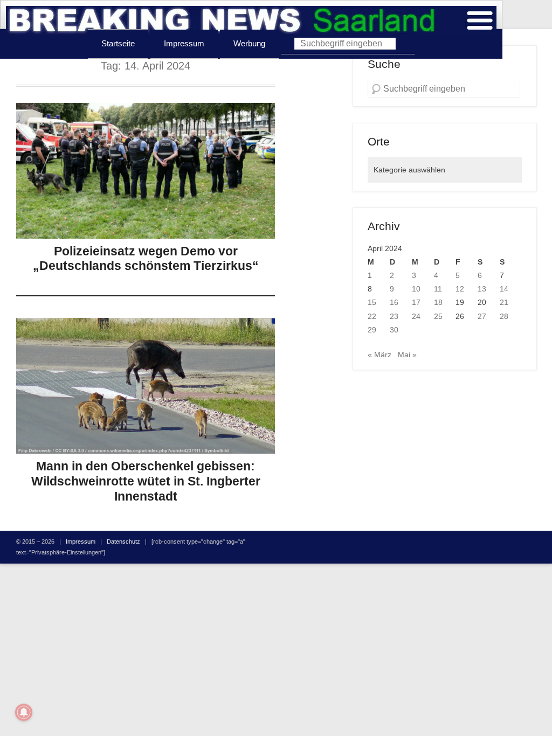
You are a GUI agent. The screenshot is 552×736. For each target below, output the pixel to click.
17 (416, 302)
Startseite (118, 43)
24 (416, 316)
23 (394, 316)
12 (460, 288)
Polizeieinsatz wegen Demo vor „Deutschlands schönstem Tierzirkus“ (146, 258)
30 (394, 329)
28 (504, 316)
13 (482, 288)
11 (438, 288)
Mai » (407, 354)
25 (438, 316)
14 (504, 288)
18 (438, 302)
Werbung (249, 43)
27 (482, 316)
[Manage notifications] (23, 712)
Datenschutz (123, 541)
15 (372, 302)
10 (416, 288)
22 (372, 316)
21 (504, 302)
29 (372, 329)
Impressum (184, 43)
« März (379, 354)
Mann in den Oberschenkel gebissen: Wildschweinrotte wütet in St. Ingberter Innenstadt (145, 481)
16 (394, 302)
